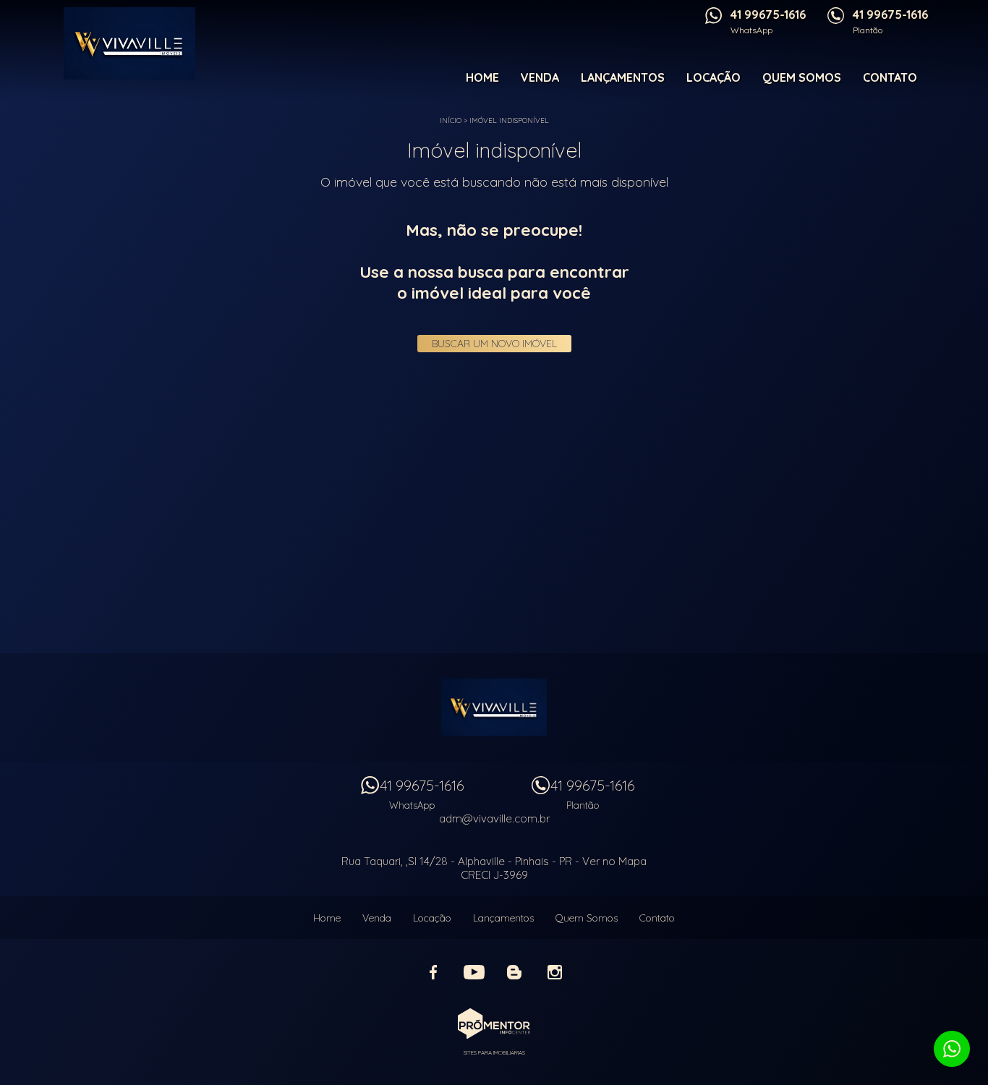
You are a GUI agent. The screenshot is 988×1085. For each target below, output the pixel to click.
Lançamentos (623, 77)
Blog (514, 972)
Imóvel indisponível (509, 120)
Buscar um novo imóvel (494, 343)
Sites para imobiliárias (494, 1052)
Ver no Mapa (614, 861)
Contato (890, 77)
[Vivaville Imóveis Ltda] (141, 43)
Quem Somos (801, 77)
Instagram (554, 972)
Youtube (473, 972)
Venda (540, 77)
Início (450, 120)
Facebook (433, 972)
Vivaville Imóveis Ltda (494, 707)
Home (482, 77)
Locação (713, 77)
